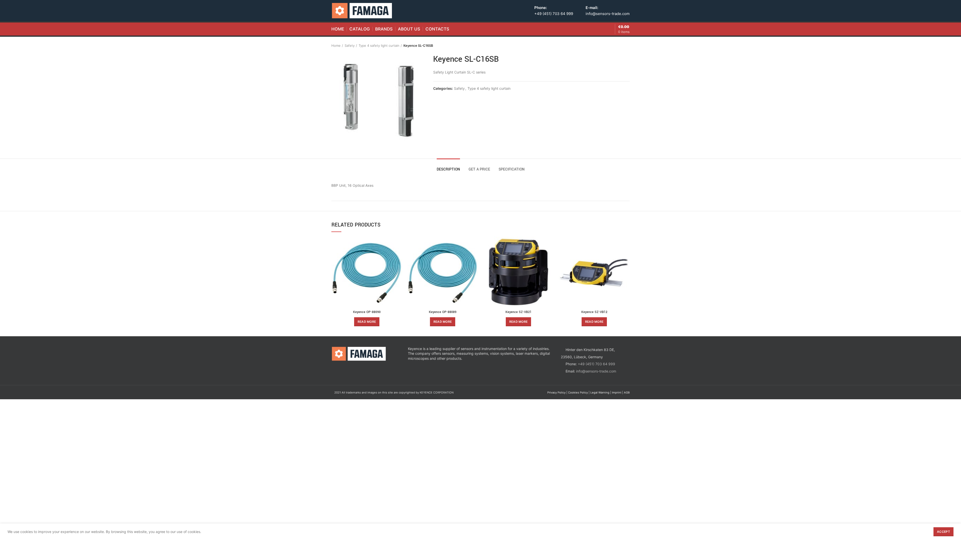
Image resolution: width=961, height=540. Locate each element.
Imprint (616, 392)
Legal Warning (599, 392)
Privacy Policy (556, 392)
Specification (512, 169)
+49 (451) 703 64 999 (553, 13)
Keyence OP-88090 (367, 312)
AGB (627, 392)
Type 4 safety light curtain (379, 46)
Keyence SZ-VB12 (594, 312)
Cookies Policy (578, 392)
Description (448, 169)
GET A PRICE (479, 169)
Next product (627, 45)
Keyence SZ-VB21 (519, 312)
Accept (943, 532)
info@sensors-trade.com (608, 13)
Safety (350, 46)
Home (336, 46)
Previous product (617, 45)
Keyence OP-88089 (442, 312)
